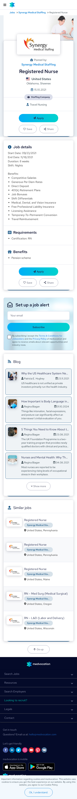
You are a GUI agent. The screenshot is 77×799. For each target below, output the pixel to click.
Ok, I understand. (38, 792)
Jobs (12, 12)
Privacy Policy (39, 338)
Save (29, 129)
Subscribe (39, 327)
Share (50, 129)
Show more (39, 486)
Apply (40, 118)
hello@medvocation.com (42, 734)
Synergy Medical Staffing (32, 12)
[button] (38, 674)
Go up (40, 649)
